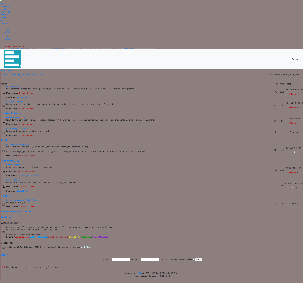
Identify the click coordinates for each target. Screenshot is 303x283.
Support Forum (13, 180)
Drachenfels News (14, 86)
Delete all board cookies (11, 211)
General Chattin (13, 165)
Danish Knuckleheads (15, 117)
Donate (295, 59)
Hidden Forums (11, 113)
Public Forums (10, 160)
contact (3, 23)
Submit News (22, 97)
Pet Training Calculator (16, 128)
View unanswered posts (13, 74)
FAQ (6, 37)
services (3, 9)
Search (8, 39)
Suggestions (22, 191)
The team (28, 211)
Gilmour (21, 93)
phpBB (139, 273)
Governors (86, 237)
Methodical (86, 247)
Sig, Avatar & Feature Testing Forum (22, 200)
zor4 (293, 152)
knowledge (5, 12)
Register (8, 33)
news (2, 3)
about (2, 20)
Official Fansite (15, 48)
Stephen (30, 93)
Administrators (22, 237)
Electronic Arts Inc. (58, 48)
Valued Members (100, 237)
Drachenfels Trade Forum (17, 144)
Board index (5, 70)
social (2, 14)
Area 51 (6, 196)
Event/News (74, 237)
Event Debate (33, 175)
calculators (5, 6)
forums (3, 17)
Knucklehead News (14, 102)
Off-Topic (22, 175)
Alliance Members (38, 237)
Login (7, 30)
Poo (293, 187)
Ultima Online (24, 48)
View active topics (34, 74)
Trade (5, 140)
